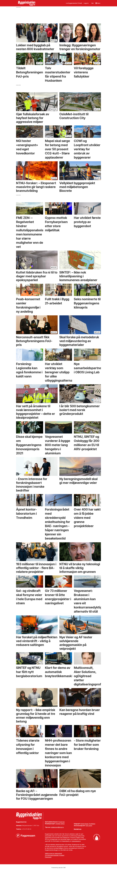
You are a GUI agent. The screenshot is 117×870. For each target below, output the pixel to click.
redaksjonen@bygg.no (57, 827)
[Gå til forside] (26, 3)
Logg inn (86, 3)
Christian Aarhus (60, 823)
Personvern (48, 857)
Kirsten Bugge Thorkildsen (87, 824)
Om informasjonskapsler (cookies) (54, 855)
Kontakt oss (77, 829)
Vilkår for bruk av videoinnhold (53, 853)
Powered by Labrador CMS (58, 867)
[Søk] (92, 3)
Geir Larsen (89, 825)
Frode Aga (62, 822)
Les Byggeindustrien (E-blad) (74, 3)
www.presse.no (76, 841)
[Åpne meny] (98, 3)
